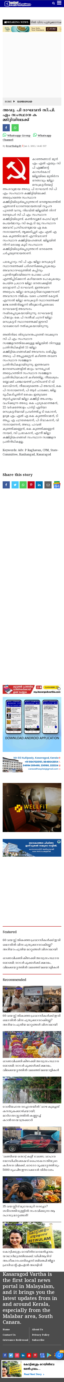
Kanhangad (24, 102)
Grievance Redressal (15, 1340)
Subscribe (38, 1340)
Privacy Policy (40, 1335)
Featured (10, 932)
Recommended (14, 980)
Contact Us (9, 1335)
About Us (37, 1329)
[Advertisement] (32, 65)
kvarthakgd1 (13, 146)
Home (8, 102)
